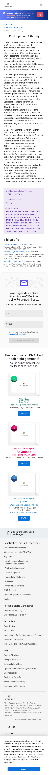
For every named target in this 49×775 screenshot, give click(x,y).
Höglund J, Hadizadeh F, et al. (14, 261)
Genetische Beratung (13, 610)
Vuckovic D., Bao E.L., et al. (13, 244)
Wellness (9, 581)
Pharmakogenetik (13, 572)
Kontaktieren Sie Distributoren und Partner (22, 635)
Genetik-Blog (9, 626)
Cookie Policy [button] (30, 757)
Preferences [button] (8, 762)
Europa (11, 727)
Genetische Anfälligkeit (14, 615)
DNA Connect (10, 590)
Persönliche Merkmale (14, 27)
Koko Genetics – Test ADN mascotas (20, 644)
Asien (11, 733)
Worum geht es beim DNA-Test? (18, 552)
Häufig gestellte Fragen (14, 686)
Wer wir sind (9, 630)
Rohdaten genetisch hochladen (17, 594)
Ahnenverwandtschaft (14, 586)
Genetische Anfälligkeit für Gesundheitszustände (16, 562)
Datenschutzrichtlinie (17, 334)
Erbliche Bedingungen (14, 568)
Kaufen (7, 599)
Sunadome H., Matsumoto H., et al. (16, 252)
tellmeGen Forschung (13, 639)
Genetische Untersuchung (15, 548)
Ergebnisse (8, 24)
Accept (24, 769)
